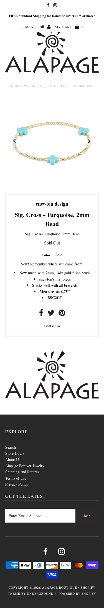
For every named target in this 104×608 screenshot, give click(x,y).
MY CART (69, 26)
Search (10, 447)
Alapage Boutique (59, 587)
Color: (47, 254)
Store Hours (14, 453)
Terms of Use (15, 478)
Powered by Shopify (77, 593)
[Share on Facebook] (41, 314)
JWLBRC (29, 85)
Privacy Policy (16, 484)
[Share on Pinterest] (62, 314)
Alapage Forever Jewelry (24, 465)
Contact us (52, 326)
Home (14, 85)
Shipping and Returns (22, 471)
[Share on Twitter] (51, 314)
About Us (12, 459)
